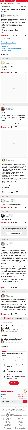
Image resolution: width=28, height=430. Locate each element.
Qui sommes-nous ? (6, 407)
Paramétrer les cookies (16, 410)
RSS (17, 409)
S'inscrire (14, 382)
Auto (3, 396)
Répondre (8, 318)
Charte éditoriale (18, 407)
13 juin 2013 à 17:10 (9, 109)
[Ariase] (7, 428)
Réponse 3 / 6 (4, 196)
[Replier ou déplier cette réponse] (26, 58)
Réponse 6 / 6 (4, 291)
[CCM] (20, 419)
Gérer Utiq (24, 410)
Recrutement (21, 409)
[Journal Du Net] (7, 422)
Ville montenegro (5, 45)
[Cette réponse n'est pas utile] (16, 72)
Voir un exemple (22, 394)
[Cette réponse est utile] (11, 72)
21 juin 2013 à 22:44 (9, 160)
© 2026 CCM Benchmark (21, 412)
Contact (5, 409)
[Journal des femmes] (7, 419)
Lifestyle (4, 394)
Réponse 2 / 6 (4, 104)
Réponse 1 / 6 (4, 58)
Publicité (24, 407)
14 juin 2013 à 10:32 (9, 216)
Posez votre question (15, 233)
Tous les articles (11, 409)
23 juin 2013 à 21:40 (15, 16)
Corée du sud (4, 46)
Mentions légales (5, 412)
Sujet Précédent (6, 6)
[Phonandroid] (20, 428)
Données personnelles (6, 410)
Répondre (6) (6, 35)
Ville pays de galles (6, 50)
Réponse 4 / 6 (4, 211)
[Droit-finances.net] (20, 422)
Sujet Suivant (23, 6)
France (18, 3)
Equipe (12, 407)
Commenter (6, 72)
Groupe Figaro (12, 412)
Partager (15, 35)
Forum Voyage (11, 3)
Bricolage (4, 398)
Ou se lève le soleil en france (8, 43)
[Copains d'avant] (7, 425)
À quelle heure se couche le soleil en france (12, 48)
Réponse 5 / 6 (4, 239)
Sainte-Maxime (5, 117)
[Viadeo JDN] (20, 425)
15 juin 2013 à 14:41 (9, 201)
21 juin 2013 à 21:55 (9, 296)
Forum (5, 3)
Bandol (12, 115)
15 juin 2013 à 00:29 (9, 63)
